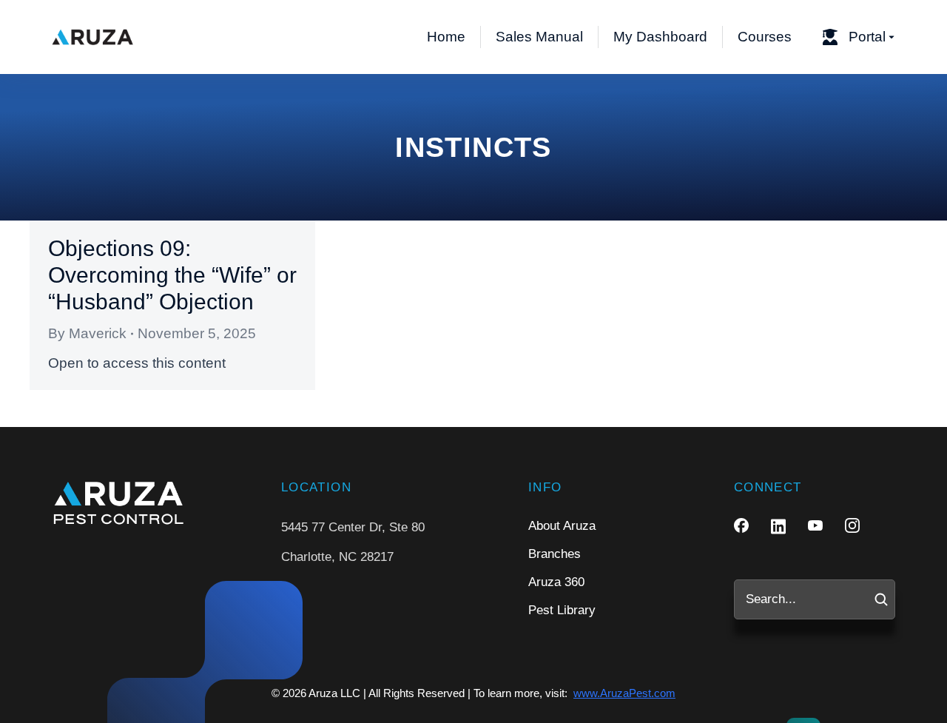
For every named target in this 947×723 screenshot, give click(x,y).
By (87, 333)
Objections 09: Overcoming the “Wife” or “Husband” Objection (172, 275)
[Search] (881, 599)
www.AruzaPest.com (624, 693)
